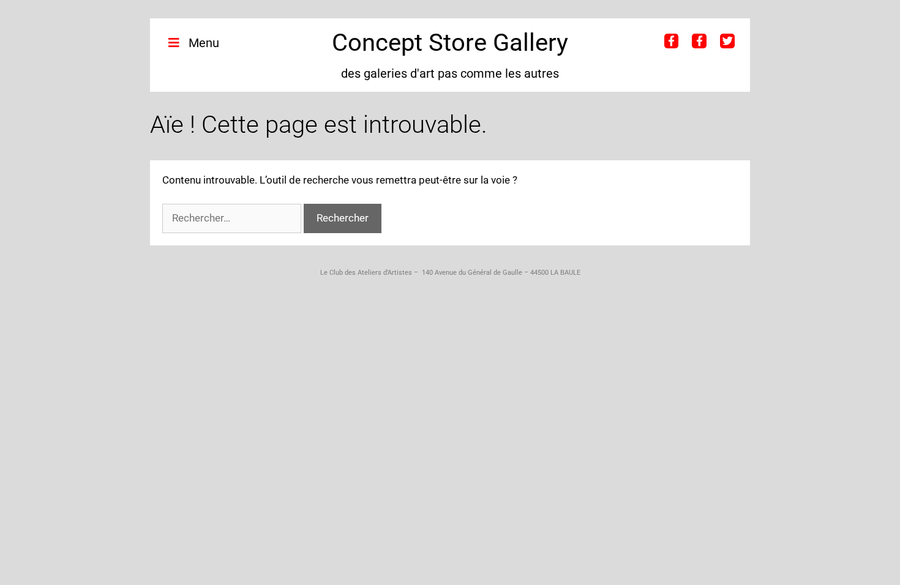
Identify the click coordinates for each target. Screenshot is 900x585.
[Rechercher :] (233, 218)
